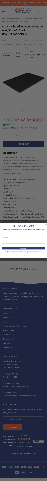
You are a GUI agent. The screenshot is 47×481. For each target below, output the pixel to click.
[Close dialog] (45, 224)
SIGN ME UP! (23, 248)
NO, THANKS (23, 254)
